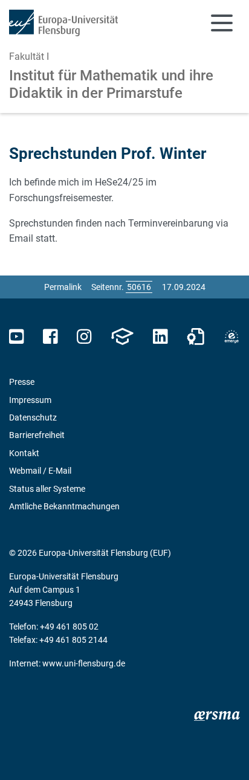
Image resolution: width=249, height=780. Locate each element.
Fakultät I (29, 56)
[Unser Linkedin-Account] (160, 336)
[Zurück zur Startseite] (63, 23)
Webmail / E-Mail (40, 470)
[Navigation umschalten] (222, 23)
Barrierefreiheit (37, 435)
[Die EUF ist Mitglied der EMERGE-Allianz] (231, 336)
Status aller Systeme (47, 489)
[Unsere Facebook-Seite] (50, 336)
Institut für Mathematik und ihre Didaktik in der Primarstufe (111, 84)
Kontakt (24, 453)
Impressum (30, 400)
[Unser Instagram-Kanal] (84, 336)
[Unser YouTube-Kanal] (16, 336)
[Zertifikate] (195, 336)
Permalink (63, 287)
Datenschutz (33, 417)
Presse (21, 382)
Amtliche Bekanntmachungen (64, 506)
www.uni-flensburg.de (83, 663)
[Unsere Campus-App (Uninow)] (122, 336)
